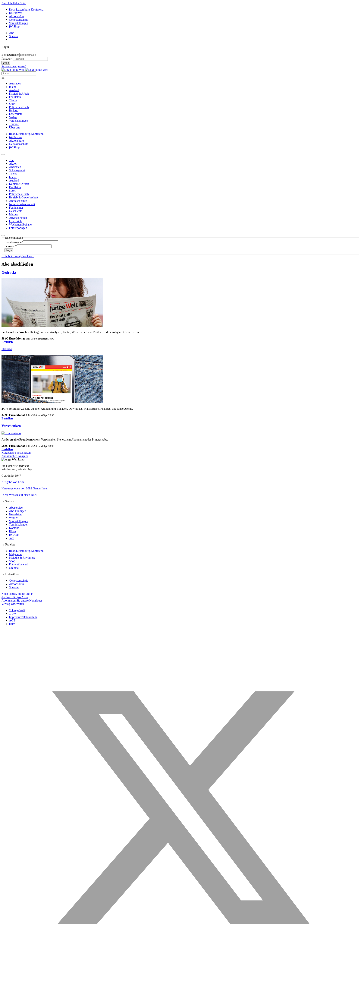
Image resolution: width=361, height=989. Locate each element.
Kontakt (14, 527)
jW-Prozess (15, 12)
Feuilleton (15, 97)
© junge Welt (17, 610)
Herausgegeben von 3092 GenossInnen (25, 488)
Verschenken (11, 426)
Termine (14, 124)
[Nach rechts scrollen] (3, 235)
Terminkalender (18, 524)
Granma (14, 567)
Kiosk (12, 531)
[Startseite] (25, 69)
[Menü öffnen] (3, 78)
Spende (13, 36)
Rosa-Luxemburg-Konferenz (26, 9)
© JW (12, 613)
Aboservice (16, 507)
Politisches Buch (19, 107)
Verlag (13, 117)
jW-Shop (14, 26)
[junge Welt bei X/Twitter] (180, 985)
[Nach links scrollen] (3, 154)
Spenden (14, 587)
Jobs (11, 538)
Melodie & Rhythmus (22, 557)
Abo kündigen (17, 511)
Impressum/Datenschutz (23, 617)
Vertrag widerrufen (13, 603)
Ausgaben (15, 83)
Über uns (14, 127)
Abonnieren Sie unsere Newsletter (22, 600)
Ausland (14, 90)
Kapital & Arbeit (19, 93)
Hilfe (12, 623)
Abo (11, 32)
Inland (13, 86)
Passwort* (11, 246)
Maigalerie (15, 554)
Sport (12, 103)
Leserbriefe (15, 113)
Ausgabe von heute (13, 482)
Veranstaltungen (18, 23)
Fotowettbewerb (18, 564)
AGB (12, 620)
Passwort (7, 58)
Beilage (13, 110)
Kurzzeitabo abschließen (16, 452)
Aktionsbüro (16, 16)
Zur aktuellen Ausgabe (15, 456)
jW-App (14, 534)
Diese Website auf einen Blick (19, 494)
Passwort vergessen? (14, 66)
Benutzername (10, 54)
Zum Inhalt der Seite (14, 3)
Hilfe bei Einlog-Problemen (18, 256)
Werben (13, 517)
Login (6, 62)
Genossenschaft (18, 19)
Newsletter (15, 514)
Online (7, 349)
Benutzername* (14, 242)
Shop (12, 561)
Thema (13, 100)
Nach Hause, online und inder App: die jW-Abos (17, 595)
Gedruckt (9, 272)
